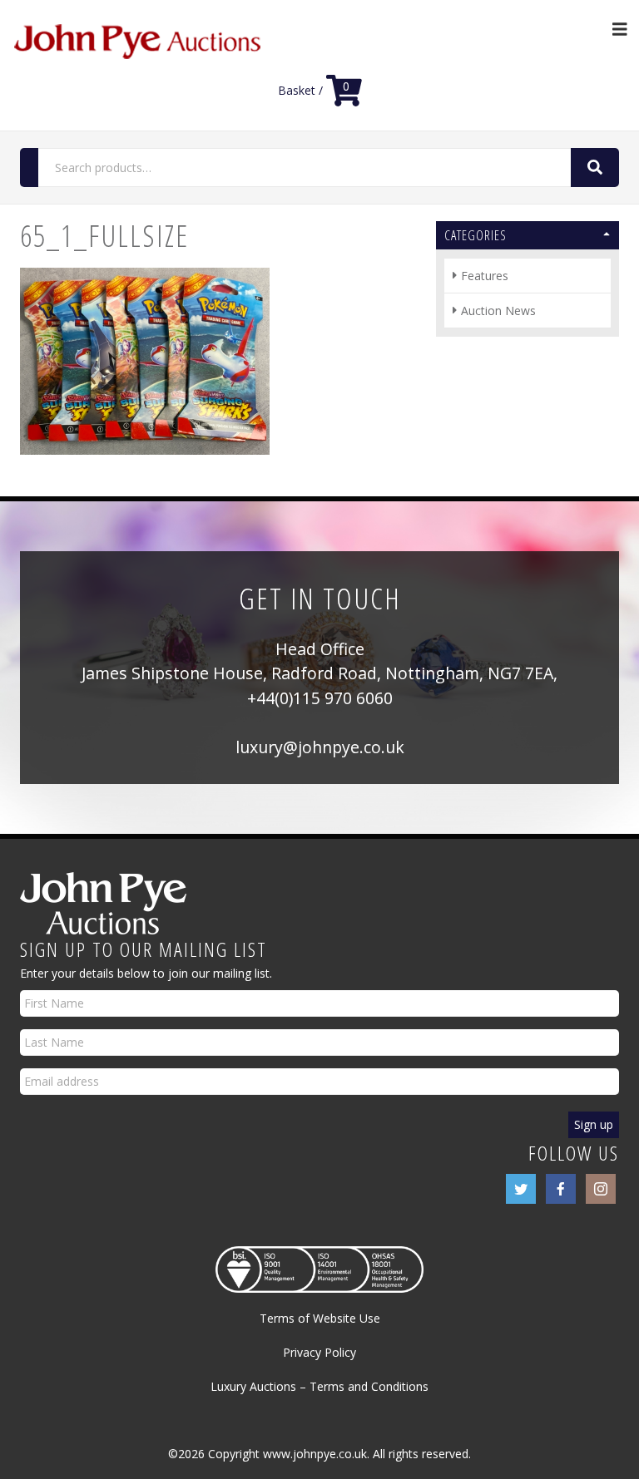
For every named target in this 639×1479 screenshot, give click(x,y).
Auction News (498, 310)
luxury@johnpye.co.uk (319, 747)
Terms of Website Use (320, 1318)
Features (484, 275)
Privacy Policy (319, 1352)
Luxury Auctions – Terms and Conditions (319, 1386)
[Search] (595, 167)
